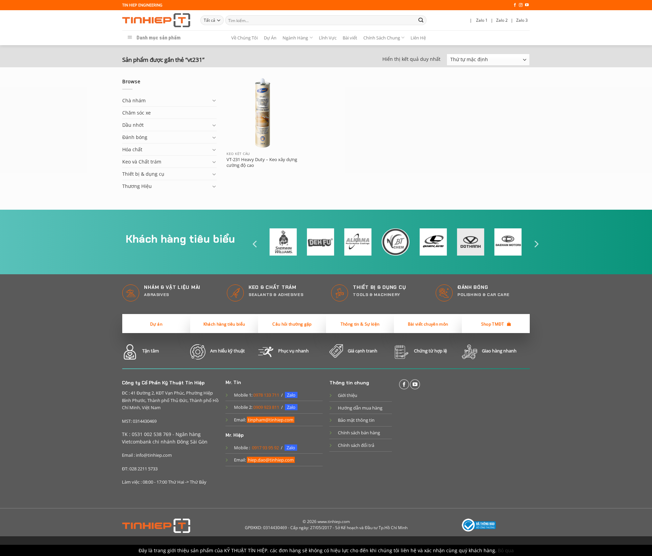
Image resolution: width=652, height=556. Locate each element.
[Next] (536, 244)
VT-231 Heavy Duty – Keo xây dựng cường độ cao (262, 162)
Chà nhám (134, 100)
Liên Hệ (418, 38)
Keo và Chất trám (141, 161)
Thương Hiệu (137, 186)
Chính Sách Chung (381, 38)
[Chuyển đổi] (214, 100)
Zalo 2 (502, 20)
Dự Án (270, 38)
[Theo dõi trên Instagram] (521, 5)
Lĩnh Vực (328, 38)
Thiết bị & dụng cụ (143, 174)
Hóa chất (132, 149)
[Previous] (255, 244)
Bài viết (350, 38)
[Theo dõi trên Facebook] (515, 5)
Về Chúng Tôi (244, 38)
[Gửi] (421, 20)
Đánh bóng (134, 137)
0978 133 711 (266, 395)
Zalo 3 (522, 20)
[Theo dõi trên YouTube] (527, 5)
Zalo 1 (482, 20)
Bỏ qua (506, 550)
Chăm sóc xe (136, 112)
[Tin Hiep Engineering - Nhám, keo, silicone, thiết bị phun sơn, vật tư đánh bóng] (156, 20)
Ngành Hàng (295, 38)
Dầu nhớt (133, 125)
